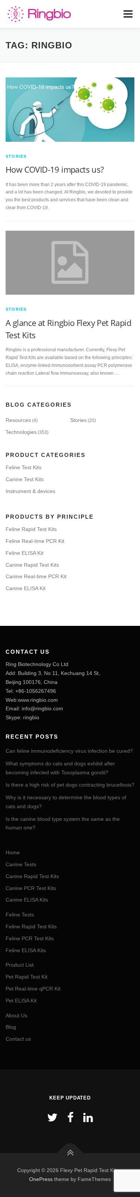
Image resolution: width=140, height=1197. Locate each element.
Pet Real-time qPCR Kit (33, 989)
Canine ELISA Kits (27, 900)
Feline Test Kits (23, 467)
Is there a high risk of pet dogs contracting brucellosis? (70, 785)
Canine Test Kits (25, 479)
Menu (127, 13)
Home (13, 852)
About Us (16, 1015)
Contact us (18, 1039)
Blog (11, 1027)
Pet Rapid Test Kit (26, 977)
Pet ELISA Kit (21, 1001)
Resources (18, 420)
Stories (16, 156)
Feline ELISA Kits (26, 950)
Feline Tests (20, 915)
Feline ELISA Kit (24, 553)
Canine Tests (21, 864)
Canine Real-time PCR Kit (36, 576)
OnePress (41, 1179)
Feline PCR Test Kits (30, 938)
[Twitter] (52, 1117)
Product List (20, 965)
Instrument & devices (30, 491)
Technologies (21, 432)
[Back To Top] (70, 1153)
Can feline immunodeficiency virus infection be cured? (69, 751)
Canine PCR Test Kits (31, 888)
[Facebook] (70, 1117)
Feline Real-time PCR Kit (35, 541)
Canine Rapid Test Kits (32, 565)
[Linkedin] (88, 1117)
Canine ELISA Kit (26, 588)
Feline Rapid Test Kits (31, 529)
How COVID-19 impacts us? (55, 169)
